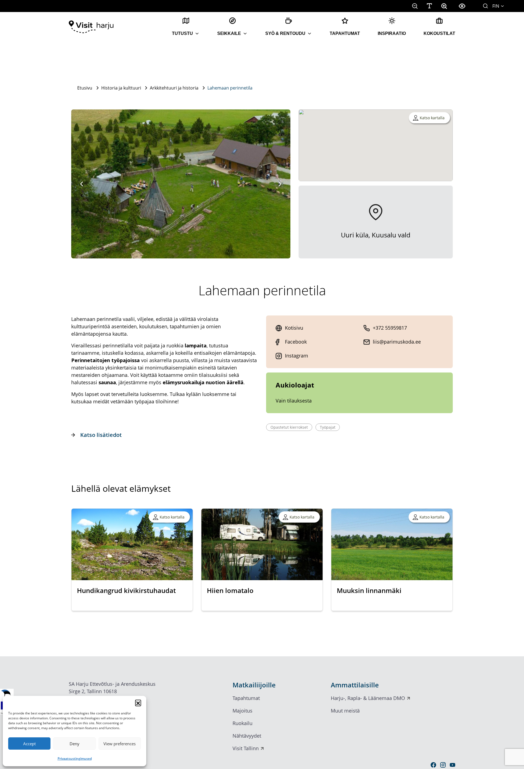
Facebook (296, 341)
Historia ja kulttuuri (121, 88)
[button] (138, 702)
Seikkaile (229, 33)
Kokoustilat (439, 33)
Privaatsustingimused (75, 758)
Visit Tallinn (246, 748)
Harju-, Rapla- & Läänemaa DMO (368, 698)
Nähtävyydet (247, 735)
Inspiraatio (392, 33)
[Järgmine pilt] (280, 184)
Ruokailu (242, 723)
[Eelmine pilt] (82, 184)
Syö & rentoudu (285, 33)
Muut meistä (345, 710)
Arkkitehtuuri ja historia (174, 88)
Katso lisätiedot (101, 435)
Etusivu (84, 88)
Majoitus (242, 710)
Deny (74, 743)
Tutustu (182, 33)
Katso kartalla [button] (432, 117)
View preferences (119, 743)
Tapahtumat (345, 33)
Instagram (296, 355)
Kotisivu (294, 327)
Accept (29, 743)
